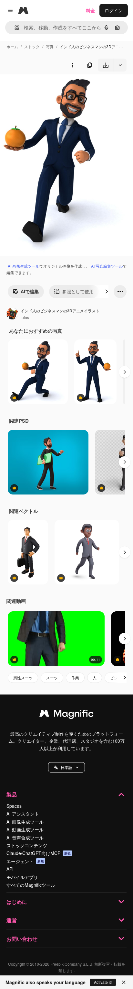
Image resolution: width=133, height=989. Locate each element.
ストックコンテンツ (26, 845)
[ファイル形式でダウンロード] (120, 65)
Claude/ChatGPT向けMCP (38, 853)
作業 (75, 677)
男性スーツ (23, 677)
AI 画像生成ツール (23, 266)
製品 (11, 794)
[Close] (124, 982)
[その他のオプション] (72, 65)
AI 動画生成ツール (25, 829)
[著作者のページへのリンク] (12, 314)
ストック (32, 46)
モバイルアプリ (22, 877)
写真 (50, 46)
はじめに (16, 902)
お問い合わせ (21, 938)
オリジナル (44, 86)
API (10, 869)
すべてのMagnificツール (30, 885)
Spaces (14, 806)
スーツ (52, 677)
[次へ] (106, 291)
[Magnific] (66, 715)
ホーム (12, 46)
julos (25, 317)
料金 (90, 10)
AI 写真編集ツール (107, 266)
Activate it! (103, 982)
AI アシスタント (22, 813)
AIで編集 (30, 291)
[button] (66, 767)
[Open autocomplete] (14, 27)
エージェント (25, 861)
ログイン (114, 10)
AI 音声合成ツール (25, 837)
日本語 (66, 767)
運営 (11, 920)
